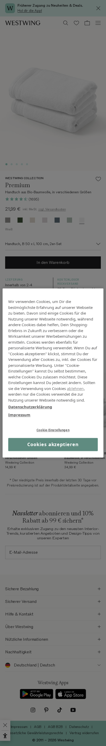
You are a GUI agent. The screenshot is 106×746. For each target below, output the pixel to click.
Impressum (19, 414)
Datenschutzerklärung (30, 406)
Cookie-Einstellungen (53, 430)
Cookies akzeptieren (52, 444)
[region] (53, 372)
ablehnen (75, 388)
